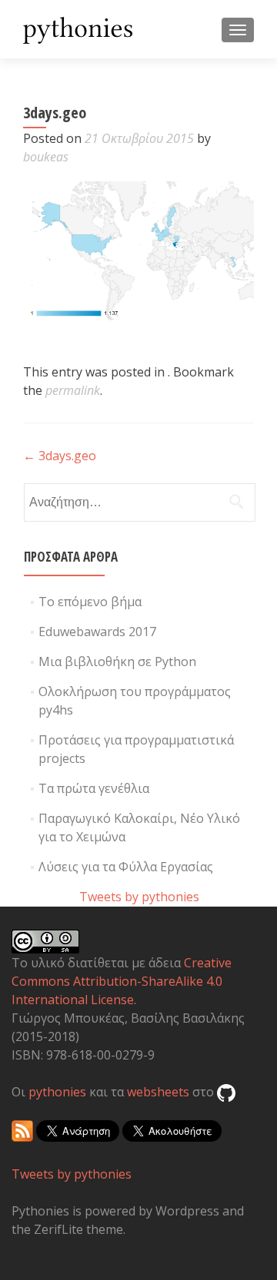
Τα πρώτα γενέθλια (93, 788)
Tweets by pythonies (139, 896)
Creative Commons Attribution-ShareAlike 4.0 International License (122, 981)
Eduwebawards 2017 (97, 631)
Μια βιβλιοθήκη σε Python (117, 661)
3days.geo (59, 455)
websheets (158, 1091)
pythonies (57, 1091)
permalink (72, 390)
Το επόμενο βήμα (90, 601)
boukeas (45, 156)
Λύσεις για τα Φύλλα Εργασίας (125, 866)
